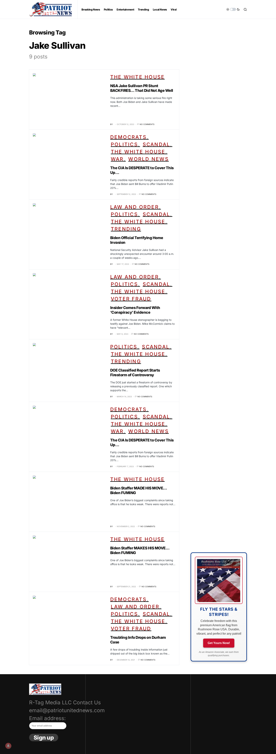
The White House (137, 77)
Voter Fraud (131, 299)
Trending (126, 229)
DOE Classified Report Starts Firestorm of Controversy (135, 372)
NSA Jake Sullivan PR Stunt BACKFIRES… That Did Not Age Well (141, 88)
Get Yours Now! (219, 643)
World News (148, 159)
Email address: (47, 718)
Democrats (128, 137)
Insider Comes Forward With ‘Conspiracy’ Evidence (135, 310)
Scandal (156, 144)
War (117, 159)
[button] (233, 9)
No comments (147, 124)
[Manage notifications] (8, 746)
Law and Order (134, 207)
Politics (124, 144)
